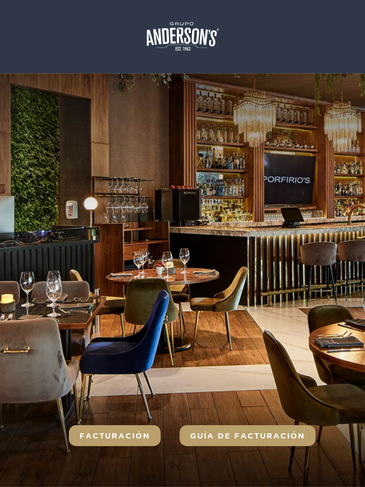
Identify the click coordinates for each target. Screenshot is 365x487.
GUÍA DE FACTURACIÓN (247, 435)
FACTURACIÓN (114, 435)
